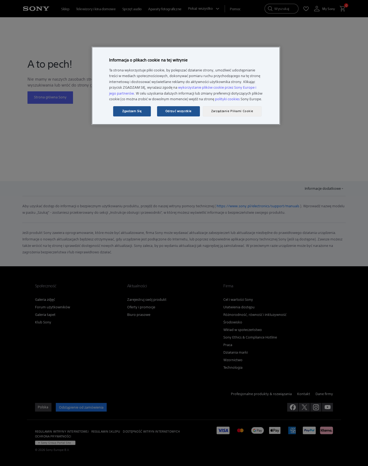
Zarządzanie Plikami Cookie (232, 111)
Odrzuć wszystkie (178, 111)
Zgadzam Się (131, 111)
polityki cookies (227, 99)
